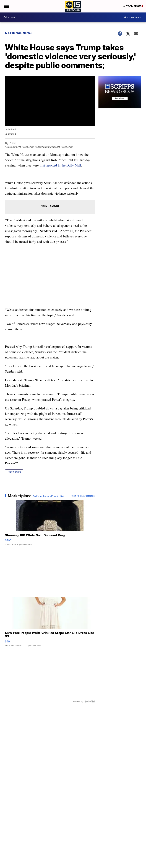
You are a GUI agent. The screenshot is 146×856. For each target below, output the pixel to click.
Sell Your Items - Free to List (48, 496)
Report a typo (14, 471)
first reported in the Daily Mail (60, 165)
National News (19, 33)
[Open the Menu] (6, 6)
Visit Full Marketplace (83, 495)
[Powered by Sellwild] (89, 701)
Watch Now (132, 6)
